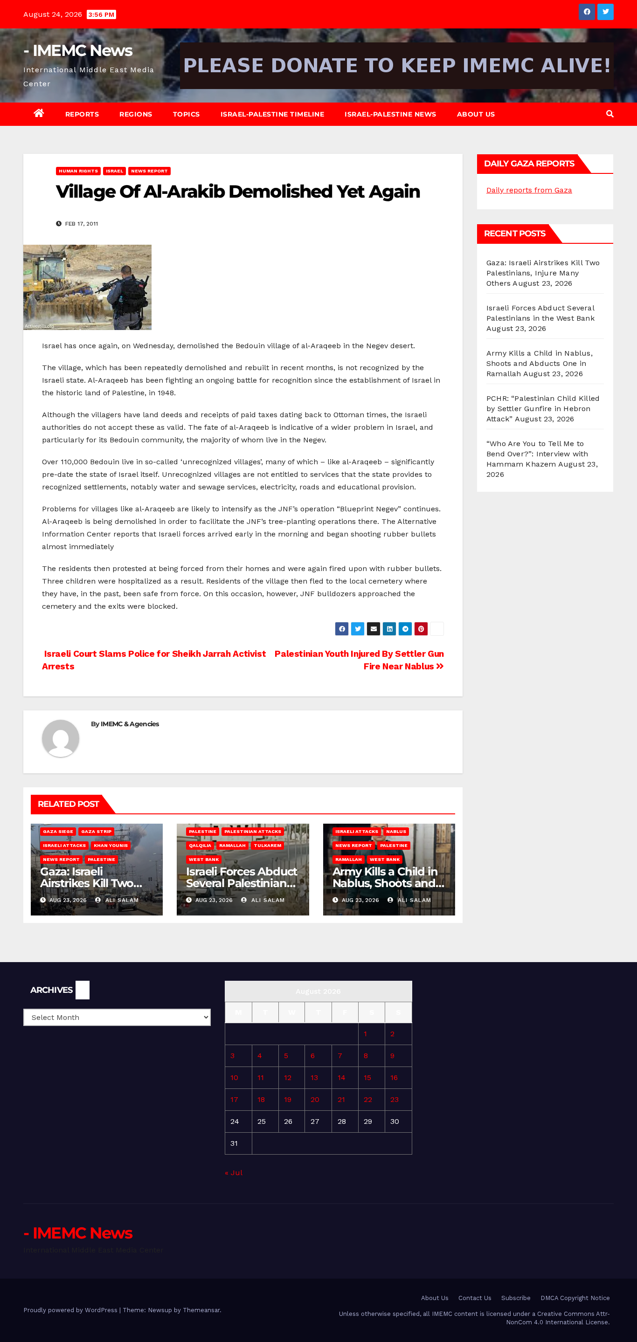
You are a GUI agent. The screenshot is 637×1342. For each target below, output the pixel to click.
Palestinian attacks (252, 831)
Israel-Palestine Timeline (273, 114)
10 (234, 1077)
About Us (476, 114)
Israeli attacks (64, 845)
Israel (114, 170)
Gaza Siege (58, 831)
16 (394, 1077)
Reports (82, 114)
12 (287, 1077)
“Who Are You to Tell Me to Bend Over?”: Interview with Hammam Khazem (537, 453)
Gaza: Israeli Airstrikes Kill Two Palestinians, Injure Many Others (543, 273)
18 (261, 1099)
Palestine (101, 859)
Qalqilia (200, 845)
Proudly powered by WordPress (71, 1310)
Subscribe (516, 1297)
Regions (135, 114)
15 (367, 1077)
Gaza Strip (96, 831)
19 (287, 1099)
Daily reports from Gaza (529, 190)
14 (342, 1077)
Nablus (396, 831)
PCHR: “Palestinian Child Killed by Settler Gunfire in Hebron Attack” (543, 408)
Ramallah (232, 845)
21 (341, 1099)
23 (394, 1099)
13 (314, 1077)
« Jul (233, 1172)
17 (234, 1099)
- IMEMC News (77, 50)
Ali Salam (121, 900)
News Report (149, 170)
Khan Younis (111, 845)
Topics (186, 114)
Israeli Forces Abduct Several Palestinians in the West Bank (241, 883)
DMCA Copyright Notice (575, 1297)
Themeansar (201, 1310)
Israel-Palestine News (390, 114)
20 (315, 1099)
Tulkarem (267, 845)
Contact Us (475, 1297)
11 (260, 1077)
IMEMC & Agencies (130, 724)
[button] (610, 114)
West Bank (204, 859)
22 (368, 1099)
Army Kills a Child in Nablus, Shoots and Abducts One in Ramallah (539, 363)
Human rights (78, 170)
